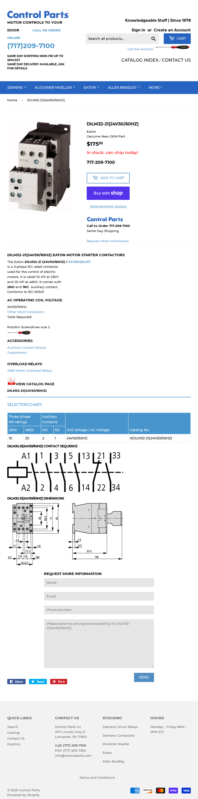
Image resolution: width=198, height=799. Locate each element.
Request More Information (108, 241)
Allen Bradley (123, 87)
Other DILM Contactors (25, 312)
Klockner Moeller (54, 87)
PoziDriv (14, 744)
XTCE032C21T (79, 262)
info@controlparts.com (73, 755)
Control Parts (29, 790)
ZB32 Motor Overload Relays (29, 370)
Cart (181, 38)
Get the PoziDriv (141, 49)
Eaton (90, 87)
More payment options (108, 206)
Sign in (138, 30)
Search (12, 727)
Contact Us (16, 738)
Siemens (15, 87)
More (154, 87)
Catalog (13, 732)
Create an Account (172, 30)
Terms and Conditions (97, 777)
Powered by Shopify (23, 795)
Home (12, 100)
